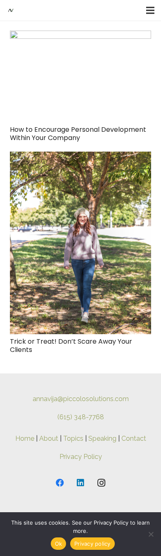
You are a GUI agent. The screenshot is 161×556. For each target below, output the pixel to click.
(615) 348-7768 (80, 417)
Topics (73, 438)
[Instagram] (101, 483)
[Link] (11, 10)
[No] (151, 534)
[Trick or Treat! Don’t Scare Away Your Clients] (80, 157)
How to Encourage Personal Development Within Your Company (78, 133)
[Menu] (150, 10)
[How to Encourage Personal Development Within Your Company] (80, 36)
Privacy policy (92, 543)
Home (24, 438)
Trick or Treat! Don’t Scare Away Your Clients (71, 345)
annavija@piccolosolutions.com (81, 399)
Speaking (102, 438)
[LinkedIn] (80, 483)
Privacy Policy (80, 457)
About (48, 438)
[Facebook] (60, 483)
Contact (133, 438)
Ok (58, 543)
